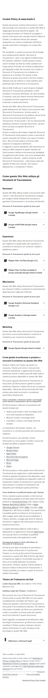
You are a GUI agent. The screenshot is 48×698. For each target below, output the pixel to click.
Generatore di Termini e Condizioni (15, 663)
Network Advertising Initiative (14, 504)
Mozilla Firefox (12, 450)
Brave (8, 463)
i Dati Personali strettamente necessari (23, 667)
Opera (9, 466)
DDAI (41, 507)
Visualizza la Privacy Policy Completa (33, 680)
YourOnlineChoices (20, 501)
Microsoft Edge (12, 460)
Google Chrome (12, 447)
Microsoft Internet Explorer (17, 456)
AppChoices (39, 531)
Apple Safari (11, 453)
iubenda (32, 663)
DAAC (27, 507)
